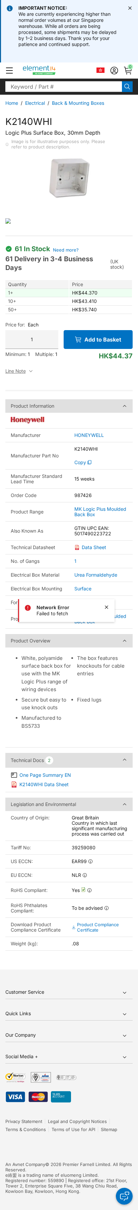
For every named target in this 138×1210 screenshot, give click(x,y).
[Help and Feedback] (124, 1196)
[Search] (127, 86)
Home (11, 103)
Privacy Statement (23, 1121)
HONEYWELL (89, 435)
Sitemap (109, 1129)
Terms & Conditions (25, 1129)
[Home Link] (52, 70)
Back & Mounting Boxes (78, 103)
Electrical (35, 103)
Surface (82, 588)
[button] (9, 70)
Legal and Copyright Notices (77, 1121)
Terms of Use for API (73, 1129)
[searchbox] (63, 86)
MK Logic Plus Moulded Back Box (100, 511)
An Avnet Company (25, 1164)
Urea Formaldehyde (95, 575)
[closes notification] (130, 8)
